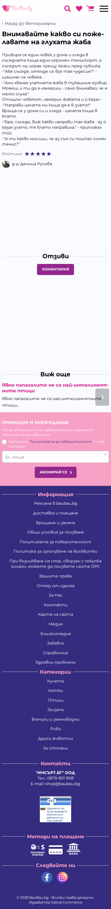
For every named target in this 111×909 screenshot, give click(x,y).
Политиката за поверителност (61, 441)
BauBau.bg (38, 897)
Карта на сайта (55, 614)
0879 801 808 (60, 778)
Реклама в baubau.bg (55, 503)
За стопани (55, 748)
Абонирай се (53, 472)
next (102, 397)
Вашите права (55, 576)
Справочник (55, 652)
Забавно (55, 643)
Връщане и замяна (55, 522)
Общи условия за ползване (55, 532)
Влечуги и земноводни (55, 719)
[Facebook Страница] (47, 877)
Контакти (55, 604)
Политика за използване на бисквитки (55, 551)
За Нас (56, 595)
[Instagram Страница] (62, 877)
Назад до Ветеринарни (30, 23)
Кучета (55, 681)
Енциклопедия (55, 633)
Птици (55, 700)
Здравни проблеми (55, 662)
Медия (56, 624)
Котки (55, 690)
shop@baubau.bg (63, 783)
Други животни (55, 738)
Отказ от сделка (56, 585)
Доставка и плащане (55, 513)
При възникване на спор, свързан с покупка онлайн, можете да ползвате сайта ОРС (55, 563)
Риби (55, 728)
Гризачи (56, 709)
